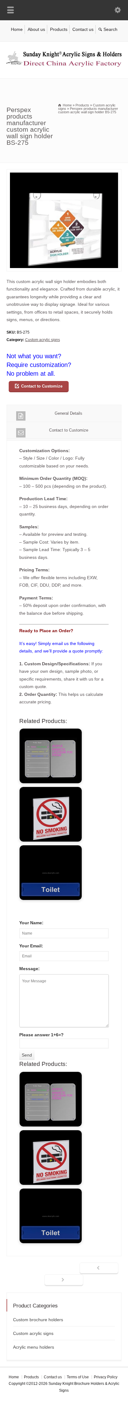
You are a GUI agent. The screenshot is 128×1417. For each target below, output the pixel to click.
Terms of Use (78, 1377)
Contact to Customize (41, 386)
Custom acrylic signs (42, 340)
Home (17, 29)
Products (58, 29)
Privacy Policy (105, 1377)
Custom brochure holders (38, 1319)
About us (36, 29)
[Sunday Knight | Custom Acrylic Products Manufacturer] (64, 65)
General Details (68, 413)
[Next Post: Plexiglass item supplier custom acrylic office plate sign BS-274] (63, 1280)
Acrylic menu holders (33, 1347)
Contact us (83, 29)
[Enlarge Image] (64, 173)
